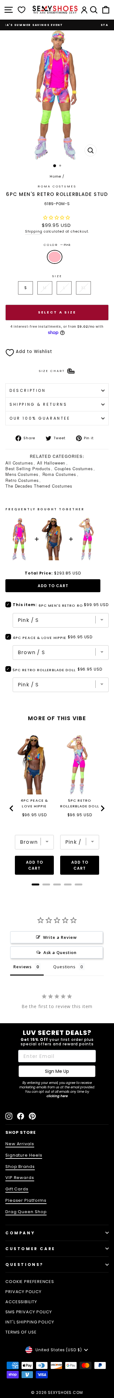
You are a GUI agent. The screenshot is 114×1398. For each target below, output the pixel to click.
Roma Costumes (59, 474)
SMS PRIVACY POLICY (28, 1312)
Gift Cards (16, 1189)
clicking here (57, 1096)
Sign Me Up (57, 1071)
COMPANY (20, 1233)
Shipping (33, 231)
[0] (21, 9)
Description (28, 390)
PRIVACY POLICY (23, 1292)
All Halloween (51, 463)
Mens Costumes (21, 474)
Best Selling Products (27, 468)
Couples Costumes (73, 468)
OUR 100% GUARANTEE (40, 418)
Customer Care (30, 1248)
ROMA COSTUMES (57, 186)
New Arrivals (19, 1144)
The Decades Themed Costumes (38, 486)
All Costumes (19, 463)
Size (57, 276)
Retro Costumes (22, 480)
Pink (55, 257)
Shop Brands (20, 1167)
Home (55, 176)
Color (57, 245)
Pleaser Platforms (26, 1200)
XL (83, 287)
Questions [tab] (64, 966)
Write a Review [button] (60, 937)
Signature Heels (23, 1155)
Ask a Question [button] (60, 952)
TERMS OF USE (21, 1332)
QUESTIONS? (24, 1264)
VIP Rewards (19, 1178)
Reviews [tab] (22, 966)
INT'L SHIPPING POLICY (29, 1322)
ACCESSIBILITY (21, 1302)
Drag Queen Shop (26, 1212)
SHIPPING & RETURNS (38, 404)
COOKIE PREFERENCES (29, 1282)
